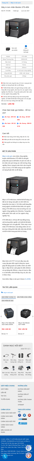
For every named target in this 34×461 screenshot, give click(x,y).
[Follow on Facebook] (19, 415)
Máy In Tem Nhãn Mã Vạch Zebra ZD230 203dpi (8, 323)
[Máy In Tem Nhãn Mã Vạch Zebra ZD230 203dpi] (9, 313)
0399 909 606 (11, 451)
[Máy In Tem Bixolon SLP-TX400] (25, 313)
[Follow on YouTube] (29, 415)
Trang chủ (5, 3)
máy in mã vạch (8, 292)
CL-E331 (28, 279)
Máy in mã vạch (16, 3)
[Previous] (2, 28)
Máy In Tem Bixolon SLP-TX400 (24, 323)
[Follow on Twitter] (24, 415)
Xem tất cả (25, 349)
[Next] (33, 320)
